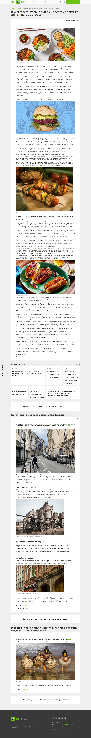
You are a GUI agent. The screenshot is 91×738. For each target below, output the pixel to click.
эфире (69, 639)
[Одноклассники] (2, 366)
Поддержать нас (73, 2)
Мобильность (75, 418)
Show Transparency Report (59, 726)
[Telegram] (2, 368)
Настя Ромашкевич (25, 607)
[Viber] (2, 371)
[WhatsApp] (3, 375)
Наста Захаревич (24, 356)
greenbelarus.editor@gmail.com (65, 724)
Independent (29, 74)
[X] (2, 369)
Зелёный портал (24, 689)
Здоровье (76, 20)
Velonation (24, 605)
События (46, 2)
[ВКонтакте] (2, 373)
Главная (13, 8)
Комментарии (70, 20)
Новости (28, 2)
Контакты (44, 718)
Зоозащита (76, 634)
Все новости (77, 364)
